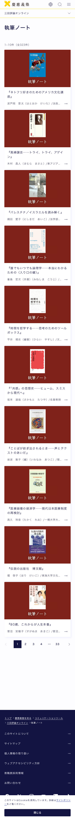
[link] (5, 644)
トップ (8, 718)
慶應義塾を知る (23, 718)
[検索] (59, 4)
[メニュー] (68, 4)
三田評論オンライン (17, 723)
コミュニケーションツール (49, 718)
